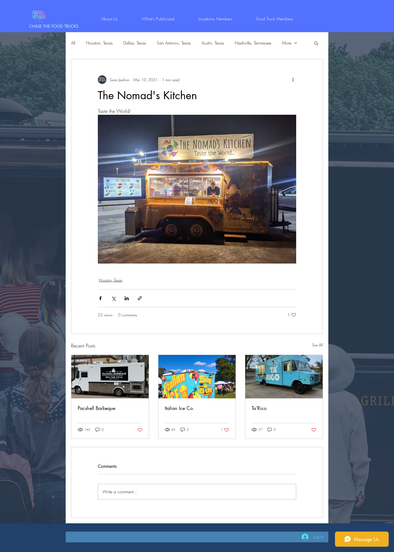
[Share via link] (139, 298)
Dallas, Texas (134, 43)
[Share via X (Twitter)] (113, 298)
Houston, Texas (99, 43)
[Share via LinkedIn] (126, 298)
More (286, 43)
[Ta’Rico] (284, 376)
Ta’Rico (259, 408)
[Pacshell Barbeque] (110, 376)
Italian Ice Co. (179, 408)
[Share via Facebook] (100, 298)
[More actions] (293, 79)
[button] (316, 43)
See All (317, 344)
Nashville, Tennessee (253, 43)
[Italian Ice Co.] (197, 376)
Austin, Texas (213, 43)
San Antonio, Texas (174, 43)
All (73, 43)
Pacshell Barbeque (96, 408)
